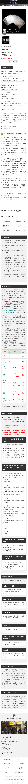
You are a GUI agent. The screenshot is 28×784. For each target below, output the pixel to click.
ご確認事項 (8, 222)
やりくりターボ (16, 776)
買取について (21, 759)
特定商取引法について (21, 772)
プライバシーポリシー (7, 772)
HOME (3, 5)
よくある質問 (21, 764)
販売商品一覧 (7, 759)
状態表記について (20, 222)
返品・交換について (8, 230)
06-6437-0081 (9, 753)
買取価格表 (7, 764)
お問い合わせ (21, 768)
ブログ (7, 768)
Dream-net (18, 777)
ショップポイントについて (20, 230)
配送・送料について (8, 226)
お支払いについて (20, 226)
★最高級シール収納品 (12, 5)
